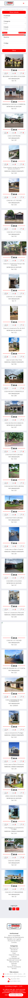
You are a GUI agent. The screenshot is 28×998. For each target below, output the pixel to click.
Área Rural (14, 950)
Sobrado (14, 963)
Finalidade (7, 16)
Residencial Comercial (14, 960)
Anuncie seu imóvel (14, 941)
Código (6, 43)
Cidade (6, 27)
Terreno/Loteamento (14, 967)
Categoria (7, 21)
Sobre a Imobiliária (14, 936)
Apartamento (14, 948)
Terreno (14, 965)
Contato (14, 942)
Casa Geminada (14, 955)
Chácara (14, 956)
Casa (14, 953)
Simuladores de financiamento (14, 937)
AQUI (16, 992)
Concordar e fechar (16, 995)
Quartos (6, 37)
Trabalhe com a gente (14, 939)
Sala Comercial (14, 962)
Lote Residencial (14, 958)
